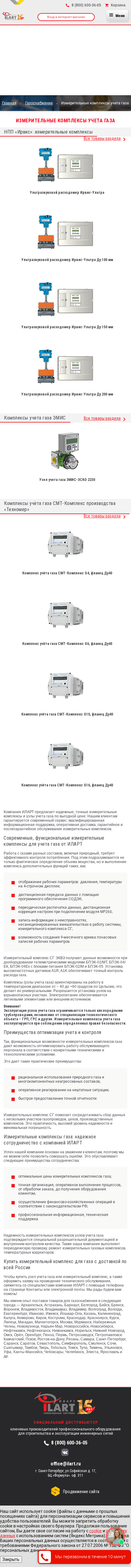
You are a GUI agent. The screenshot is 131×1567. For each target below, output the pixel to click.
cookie (95, 1530)
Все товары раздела (102, 138)
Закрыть (10, 1559)
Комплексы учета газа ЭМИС (35, 418)
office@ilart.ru (66, 1463)
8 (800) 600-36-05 (69, 1443)
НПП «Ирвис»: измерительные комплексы (48, 132)
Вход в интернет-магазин (66, 17)
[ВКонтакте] (65, 1453)
